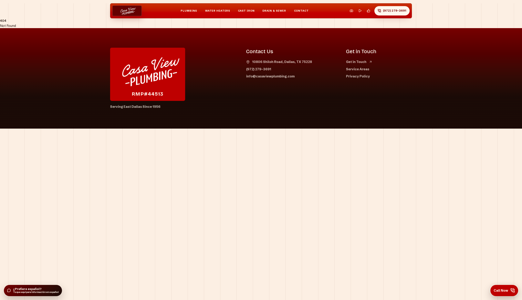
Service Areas (357, 69)
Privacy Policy (358, 76)
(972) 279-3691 (258, 69)
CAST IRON (246, 10)
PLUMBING (189, 10)
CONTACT (301, 10)
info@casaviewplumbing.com (270, 76)
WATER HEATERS (217, 10)
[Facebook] (368, 11)
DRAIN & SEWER (274, 10)
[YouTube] (360, 11)
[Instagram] (351, 11)
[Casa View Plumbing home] (127, 11)
